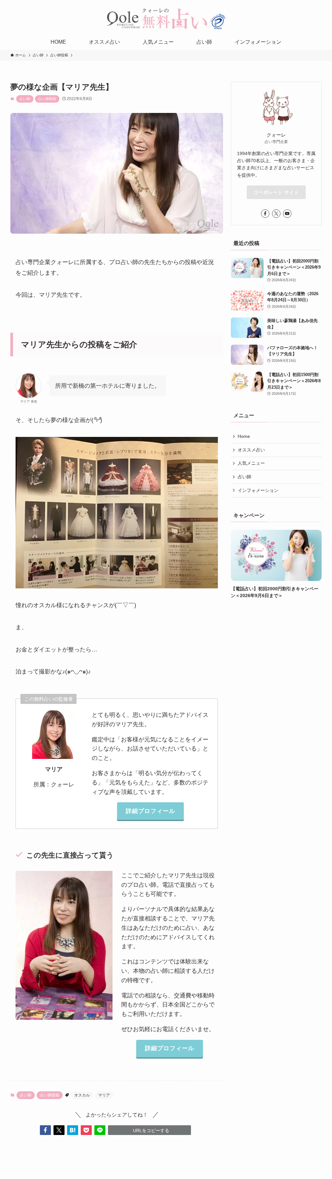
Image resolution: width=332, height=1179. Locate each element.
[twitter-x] (276, 213)
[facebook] (265, 213)
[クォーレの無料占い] (166, 18)
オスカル (82, 1095)
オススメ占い (251, 449)
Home (244, 436)
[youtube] (287, 213)
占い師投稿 (47, 99)
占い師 (24, 99)
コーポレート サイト (276, 192)
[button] (45, 1130)
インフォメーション (258, 490)
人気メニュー (251, 463)
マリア (104, 1095)
